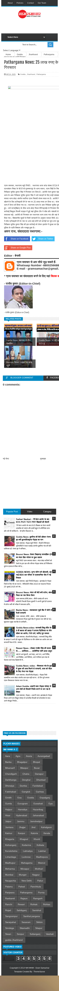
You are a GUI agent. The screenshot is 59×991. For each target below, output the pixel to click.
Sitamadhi (25, 928)
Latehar (42, 851)
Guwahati (38, 803)
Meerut (41, 863)
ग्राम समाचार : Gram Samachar (37, 968)
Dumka (23, 785)
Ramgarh (37, 898)
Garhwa (40, 791)
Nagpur (36, 874)
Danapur (39, 774)
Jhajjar (22, 827)
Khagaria (9, 839)
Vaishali (49, 934)
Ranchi (8, 904)
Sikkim (39, 922)
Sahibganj (22, 910)
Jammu (20, 821)
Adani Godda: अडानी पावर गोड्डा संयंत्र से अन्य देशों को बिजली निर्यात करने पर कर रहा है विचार (33, 689)
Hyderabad (21, 815)
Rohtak (33, 904)
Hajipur (8, 809)
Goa (19, 797)
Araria (29, 756)
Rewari (21, 904)
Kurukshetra (11, 851)
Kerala (47, 833)
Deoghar (26, 780)
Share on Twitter (45, 239)
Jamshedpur (36, 821)
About (10, 3)
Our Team (42, 3)
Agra (18, 756)
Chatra (25, 774)
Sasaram (26, 922)
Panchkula (36, 886)
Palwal (21, 886)
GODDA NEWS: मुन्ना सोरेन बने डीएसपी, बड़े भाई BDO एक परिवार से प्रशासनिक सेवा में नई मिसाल (34, 575)
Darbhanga (10, 780)
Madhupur (10, 863)
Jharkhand (31, 74)
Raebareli (10, 898)
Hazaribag (38, 809)
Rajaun (24, 898)
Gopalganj (45, 797)
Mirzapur (24, 869)
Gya (50, 803)
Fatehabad (10, 791)
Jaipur (8, 821)
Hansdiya (22, 809)
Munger (23, 874)
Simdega (9, 928)
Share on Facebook (19, 239)
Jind (33, 827)
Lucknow (26, 857)
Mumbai (9, 874)
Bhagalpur (22, 762)
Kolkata (40, 845)
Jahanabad (38, 815)
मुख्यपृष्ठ (43, 458)
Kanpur (21, 833)
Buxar (37, 768)
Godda (22, 74)
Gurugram (22, 803)
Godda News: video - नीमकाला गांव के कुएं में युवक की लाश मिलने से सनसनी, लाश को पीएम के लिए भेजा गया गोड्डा (34, 669)
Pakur (40, 880)
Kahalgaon (46, 827)
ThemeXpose (39, 972)
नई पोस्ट (6, 458)
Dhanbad (40, 780)
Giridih (8, 797)
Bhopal (36, 762)
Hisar (7, 815)
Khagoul (24, 839)
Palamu (9, 886)
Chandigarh (11, 774)
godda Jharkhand (14, 940)
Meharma (10, 869)
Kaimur (8, 833)
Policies (20, 3)
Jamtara (9, 827)
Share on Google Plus (21, 247)
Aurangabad (44, 756)
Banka (8, 762)
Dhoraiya (9, 785)
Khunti (37, 839)
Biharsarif (10, 768)
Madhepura (42, 857)
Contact (30, 3)
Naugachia (10, 880)
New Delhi (27, 880)
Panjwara (9, 892)
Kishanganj (10, 845)
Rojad (8, 910)
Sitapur (38, 928)
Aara (7, 756)
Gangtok (26, 791)
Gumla (8, 803)
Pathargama (41, 74)
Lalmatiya (28, 851)
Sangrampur (11, 916)
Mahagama (26, 863)
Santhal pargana (31, 916)
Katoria (34, 833)
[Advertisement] (32, 27)
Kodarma (26, 845)
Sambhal (36, 910)
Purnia (41, 892)
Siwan (8, 934)
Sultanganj (35, 934)
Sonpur (20, 934)
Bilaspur (24, 768)
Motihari (39, 869)
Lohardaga (10, 857)
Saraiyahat (10, 922)
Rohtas (46, 904)
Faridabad (38, 785)
